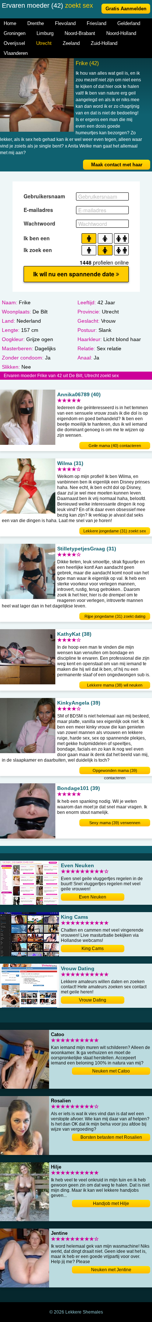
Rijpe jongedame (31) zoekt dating (114, 616)
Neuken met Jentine (111, 1269)
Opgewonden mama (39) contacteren (115, 771)
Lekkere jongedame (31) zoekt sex (114, 531)
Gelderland (128, 23)
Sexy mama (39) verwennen (114, 823)
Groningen (14, 33)
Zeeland (71, 43)
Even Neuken (92, 897)
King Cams (93, 948)
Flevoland (65, 23)
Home (10, 23)
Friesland (96, 23)
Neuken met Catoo (111, 1071)
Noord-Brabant (80, 33)
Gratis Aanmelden (126, 8)
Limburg (45, 33)
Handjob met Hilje (111, 1203)
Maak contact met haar (116, 164)
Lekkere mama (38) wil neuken (114, 685)
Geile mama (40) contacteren (115, 445)
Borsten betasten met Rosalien (111, 1137)
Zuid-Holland (104, 43)
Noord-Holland (121, 33)
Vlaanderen (16, 53)
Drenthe (35, 23)
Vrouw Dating (92, 1000)
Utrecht (44, 43)
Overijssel (14, 43)
